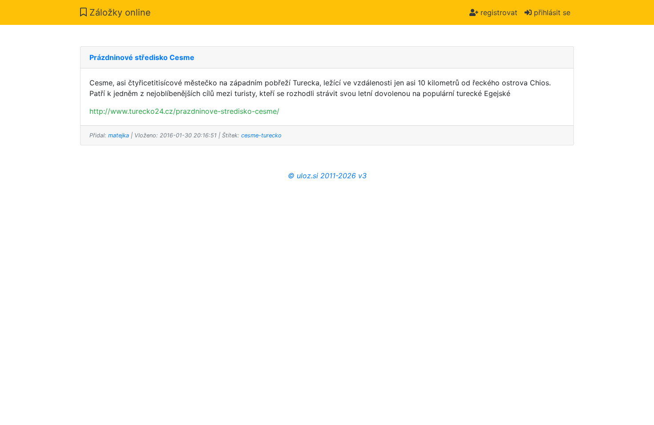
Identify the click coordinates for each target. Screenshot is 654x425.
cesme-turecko (261, 135)
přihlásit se (551, 12)
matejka (118, 135)
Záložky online (119, 12)
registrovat (497, 12)
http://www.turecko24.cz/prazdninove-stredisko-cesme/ (184, 111)
